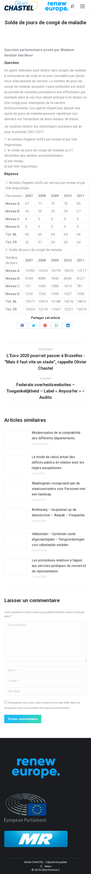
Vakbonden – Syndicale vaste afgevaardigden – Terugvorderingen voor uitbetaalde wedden (58, 539)
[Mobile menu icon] (82, 6)
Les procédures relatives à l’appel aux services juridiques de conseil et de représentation (59, 565)
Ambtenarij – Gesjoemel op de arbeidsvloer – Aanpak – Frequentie (58, 512)
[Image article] (16, 439)
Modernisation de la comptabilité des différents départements (56, 435)
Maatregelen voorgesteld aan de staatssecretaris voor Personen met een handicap (58, 488)
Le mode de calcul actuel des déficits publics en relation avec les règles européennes (58, 462)
